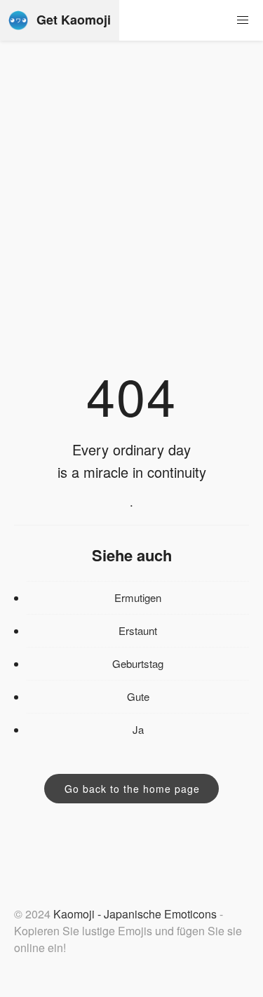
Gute (138, 696)
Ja (138, 729)
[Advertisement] (131, 218)
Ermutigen (137, 597)
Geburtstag (137, 663)
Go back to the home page (132, 789)
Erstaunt (138, 630)
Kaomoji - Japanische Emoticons (135, 914)
